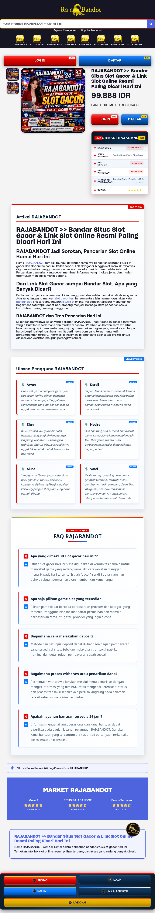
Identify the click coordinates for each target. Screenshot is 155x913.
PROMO (43, 879)
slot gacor (62, 298)
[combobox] (73, 24)
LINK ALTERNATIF (117, 891)
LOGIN (40, 60)
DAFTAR (115, 60)
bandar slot (24, 301)
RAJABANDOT (34, 262)
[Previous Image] (24, 100)
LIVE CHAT (80, 902)
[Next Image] (82, 100)
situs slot (68, 301)
